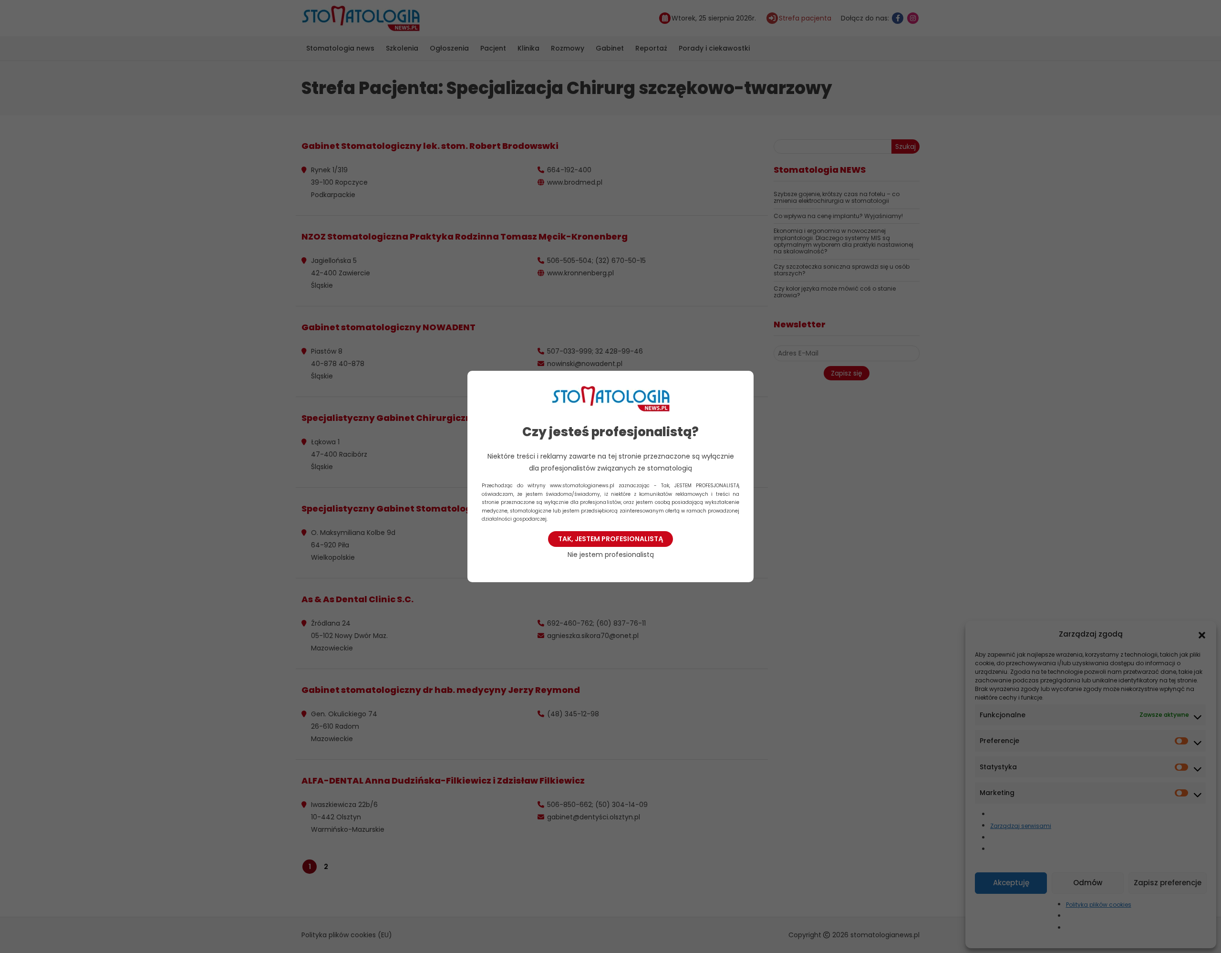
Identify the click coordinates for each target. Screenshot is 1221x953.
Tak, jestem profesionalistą (610, 539)
